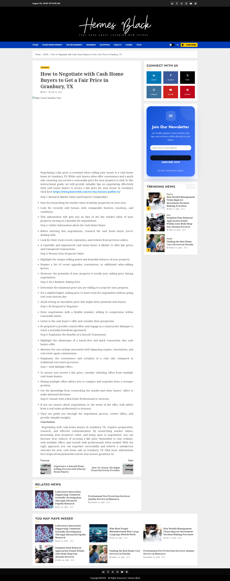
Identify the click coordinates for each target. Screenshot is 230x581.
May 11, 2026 (174, 209)
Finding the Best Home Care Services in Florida (180, 243)
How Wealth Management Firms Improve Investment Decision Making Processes (181, 201)
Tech (138, 44)
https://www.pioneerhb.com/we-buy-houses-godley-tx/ (86, 191)
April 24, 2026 (174, 230)
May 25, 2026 (117, 538)
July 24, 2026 (63, 507)
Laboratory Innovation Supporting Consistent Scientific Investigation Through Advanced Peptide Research (68, 497)
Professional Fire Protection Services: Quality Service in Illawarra (109, 498)
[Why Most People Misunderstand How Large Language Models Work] (98, 533)
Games (129, 44)
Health (118, 44)
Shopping (105, 44)
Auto (169, 215)
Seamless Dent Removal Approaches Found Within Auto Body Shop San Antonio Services (180, 222)
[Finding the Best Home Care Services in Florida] (156, 243)
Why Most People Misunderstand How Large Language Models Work (124, 531)
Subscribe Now (170, 158)
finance (170, 194)
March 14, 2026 (175, 248)
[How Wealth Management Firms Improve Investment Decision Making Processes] (156, 201)
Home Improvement (52, 44)
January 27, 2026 (97, 503)
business (91, 44)
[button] (177, 44)
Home (35, 44)
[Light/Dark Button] (172, 44)
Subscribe (191, 44)
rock (45, 92)
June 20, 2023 (56, 92)
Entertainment (74, 44)
